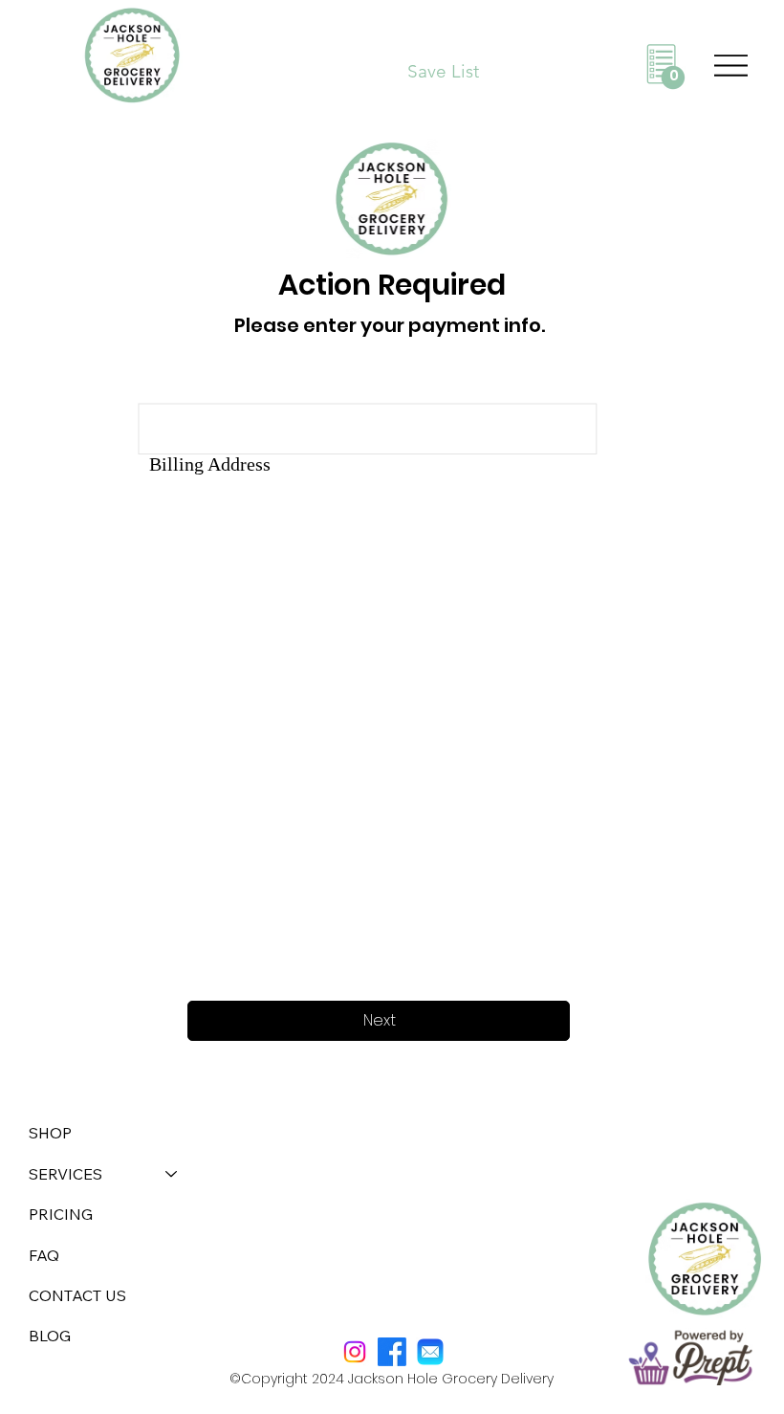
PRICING (61, 1214)
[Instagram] (354, 1351)
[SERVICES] (172, 1174)
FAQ (44, 1255)
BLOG (50, 1335)
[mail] (430, 1351)
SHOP (50, 1132)
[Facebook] (392, 1351)
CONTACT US (77, 1295)
